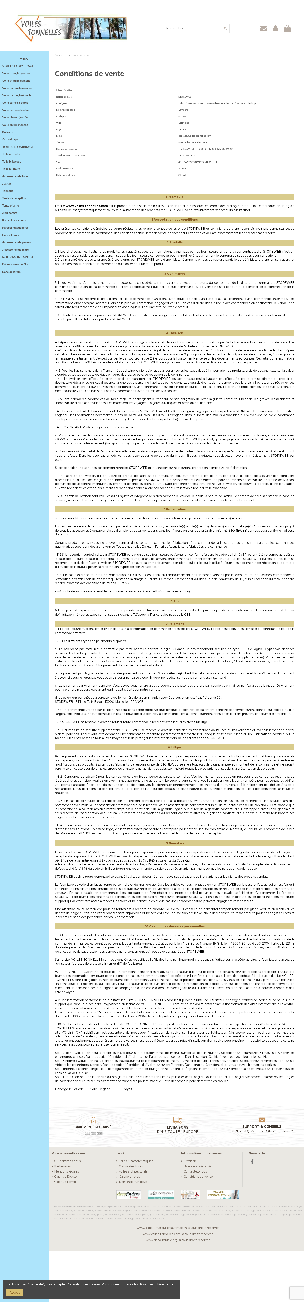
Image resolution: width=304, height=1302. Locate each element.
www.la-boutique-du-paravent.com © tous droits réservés (178, 1228)
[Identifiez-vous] (275, 28)
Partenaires (62, 1166)
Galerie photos (129, 1177)
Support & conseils (261, 1129)
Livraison (190, 1161)
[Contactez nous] (263, 28)
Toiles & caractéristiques (136, 1161)
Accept (15, 1292)
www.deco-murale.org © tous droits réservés (178, 1240)
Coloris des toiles (131, 1166)
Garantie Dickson (66, 1177)
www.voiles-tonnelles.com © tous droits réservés (178, 1234)
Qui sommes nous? (68, 1161)
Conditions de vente (198, 1177)
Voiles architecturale (133, 1171)
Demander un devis (133, 1182)
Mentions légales (66, 1171)
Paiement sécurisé (197, 1166)
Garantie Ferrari (65, 1182)
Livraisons (177, 1129)
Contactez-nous (195, 1171)
